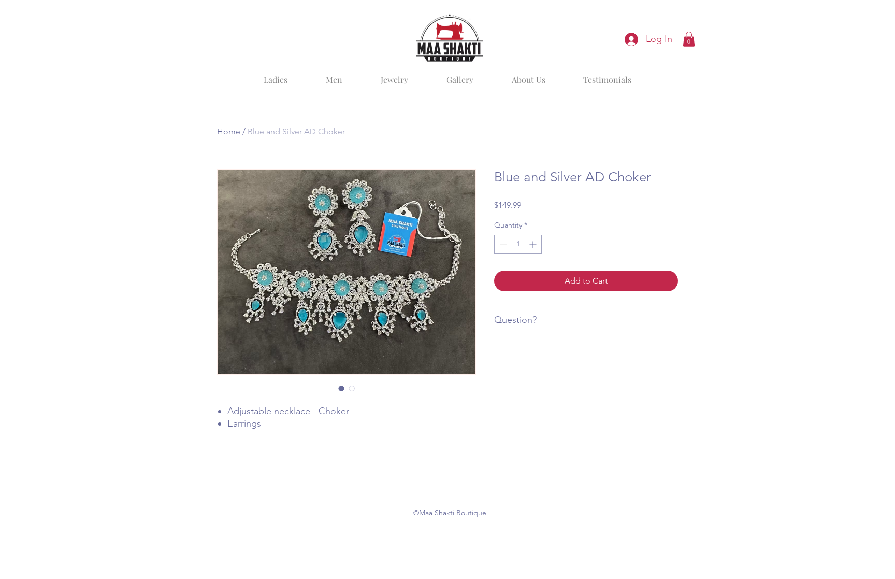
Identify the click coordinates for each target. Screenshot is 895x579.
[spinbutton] (518, 244)
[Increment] (533, 244)
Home (228, 131)
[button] (689, 39)
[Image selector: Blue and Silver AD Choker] (341, 388)
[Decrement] (502, 244)
